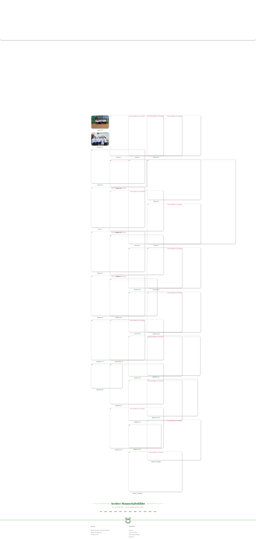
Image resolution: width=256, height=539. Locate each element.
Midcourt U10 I (137, 449)
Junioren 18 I (137, 378)
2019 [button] (130, 511)
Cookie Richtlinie (133, 532)
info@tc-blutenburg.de (96, 532)
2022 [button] (120, 511)
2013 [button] (155, 511)
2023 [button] (115, 511)
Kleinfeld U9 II (118, 450)
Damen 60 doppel (156, 461)
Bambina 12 (118, 405)
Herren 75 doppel (137, 493)
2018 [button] (135, 511)
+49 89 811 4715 (95, 534)
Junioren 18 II (156, 334)
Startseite (131, 530)
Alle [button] (101, 511)
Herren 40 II (137, 333)
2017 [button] (140, 511)
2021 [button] (125, 511)
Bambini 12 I (156, 377)
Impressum (131, 536)
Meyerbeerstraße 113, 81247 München (100, 530)
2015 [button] (150, 511)
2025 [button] (105, 511)
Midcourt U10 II (156, 417)
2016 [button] (145, 511)
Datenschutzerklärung (134, 534)
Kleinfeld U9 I (100, 389)
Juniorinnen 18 (119, 361)
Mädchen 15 (137, 422)
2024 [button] (110, 511)
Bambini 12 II (100, 361)
